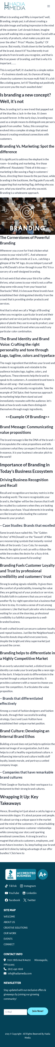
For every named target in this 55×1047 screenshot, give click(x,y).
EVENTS (8, 939)
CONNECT (9, 944)
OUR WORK (10, 933)
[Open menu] (48, 6)
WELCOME (9, 916)
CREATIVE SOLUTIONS (16, 927)
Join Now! (37, 1011)
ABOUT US (9, 922)
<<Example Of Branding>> (28, 416)
